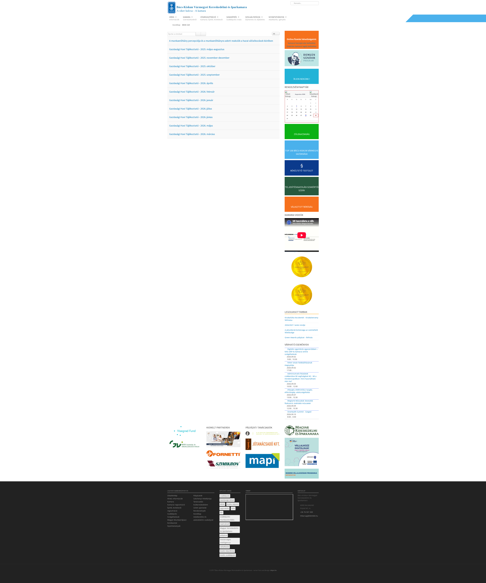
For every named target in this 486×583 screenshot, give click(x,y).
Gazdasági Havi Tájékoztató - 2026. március (192, 134)
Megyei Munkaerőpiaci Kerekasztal (177, 521)
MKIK (222, 504)
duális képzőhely (227, 551)
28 (305, 115)
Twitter (307, 8)
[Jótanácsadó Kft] (263, 445)
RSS (316, 8)
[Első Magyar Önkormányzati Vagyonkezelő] (263, 434)
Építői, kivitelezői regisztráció (174, 509)
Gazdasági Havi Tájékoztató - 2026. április (191, 83)
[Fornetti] (223, 454)
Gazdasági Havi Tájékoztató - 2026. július (190, 108)
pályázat (223, 535)
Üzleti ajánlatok (199, 508)
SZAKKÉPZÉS (233, 18)
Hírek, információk (175, 498)
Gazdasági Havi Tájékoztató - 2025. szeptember (194, 74)
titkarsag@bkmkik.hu (309, 516)
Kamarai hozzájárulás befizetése (301, 43)
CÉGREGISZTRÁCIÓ (211, 18)
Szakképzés (172, 514)
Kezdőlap (197, 514)
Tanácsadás (198, 501)
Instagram (311, 8)
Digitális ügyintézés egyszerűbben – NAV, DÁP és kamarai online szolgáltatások (301, 351)
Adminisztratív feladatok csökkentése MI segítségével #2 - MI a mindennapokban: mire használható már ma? (300, 377)
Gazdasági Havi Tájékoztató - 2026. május (191, 125)
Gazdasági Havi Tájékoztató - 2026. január (191, 100)
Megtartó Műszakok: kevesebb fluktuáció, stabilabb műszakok (299, 402)
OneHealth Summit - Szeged (299, 412)
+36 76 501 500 (306, 512)
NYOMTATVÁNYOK (277, 18)
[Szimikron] (223, 465)
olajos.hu (273, 570)
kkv (221, 512)
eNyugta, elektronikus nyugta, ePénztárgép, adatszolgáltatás (298, 391)
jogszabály (224, 508)
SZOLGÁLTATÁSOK (255, 18)
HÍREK (174, 18)
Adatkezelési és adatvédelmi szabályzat (203, 518)
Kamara (170, 501)
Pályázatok (197, 495)
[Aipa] (223, 440)
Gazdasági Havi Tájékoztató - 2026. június (190, 117)
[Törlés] (203, 34)
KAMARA (190, 18)
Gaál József (224, 524)
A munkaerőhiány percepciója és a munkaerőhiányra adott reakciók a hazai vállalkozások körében (221, 40)
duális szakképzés (227, 555)
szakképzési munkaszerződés (227, 518)
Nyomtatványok (173, 526)
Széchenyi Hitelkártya (202, 498)
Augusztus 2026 (300, 94)
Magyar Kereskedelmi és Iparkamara (229, 529)
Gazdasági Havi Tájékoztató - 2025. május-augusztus (196, 49)
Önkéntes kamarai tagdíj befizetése (302, 46)
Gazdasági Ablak (227, 500)
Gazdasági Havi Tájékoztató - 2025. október (192, 66)
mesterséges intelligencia (225, 541)
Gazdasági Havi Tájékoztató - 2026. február (192, 91)
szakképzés (225, 496)
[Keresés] (198, 34)
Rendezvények (199, 511)
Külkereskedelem (200, 504)
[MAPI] (263, 461)
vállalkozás (224, 547)
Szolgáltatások (173, 517)
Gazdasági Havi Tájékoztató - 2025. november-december (199, 57)
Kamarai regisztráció (176, 504)
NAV (233, 508)
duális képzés (232, 504)
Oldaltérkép (172, 495)
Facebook (302, 8)
